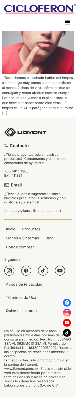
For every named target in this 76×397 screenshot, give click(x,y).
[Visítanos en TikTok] (67, 333)
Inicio (10, 229)
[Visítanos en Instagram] (67, 313)
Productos (31, 229)
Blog (50, 238)
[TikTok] (43, 271)
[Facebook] (26, 271)
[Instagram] (9, 271)
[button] (67, 22)
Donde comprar (20, 247)
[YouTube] (60, 271)
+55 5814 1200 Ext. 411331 (16, 173)
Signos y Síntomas (22, 238)
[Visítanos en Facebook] (67, 303)
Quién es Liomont (21, 310)
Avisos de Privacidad (24, 284)
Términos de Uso (21, 297)
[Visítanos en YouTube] (67, 323)
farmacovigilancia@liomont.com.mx (32, 210)
